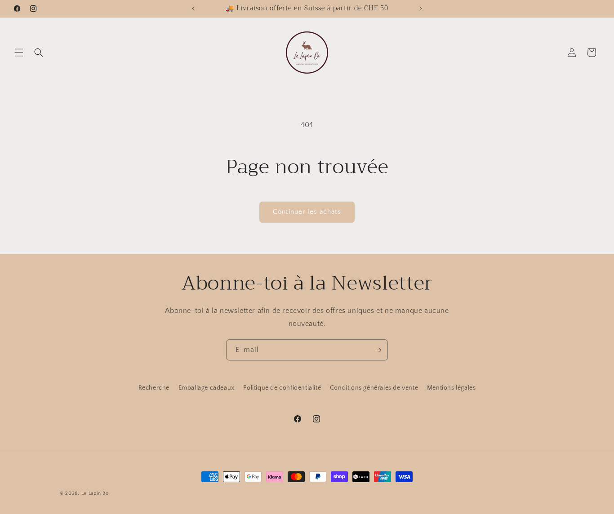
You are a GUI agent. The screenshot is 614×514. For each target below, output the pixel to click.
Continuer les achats (307, 211)
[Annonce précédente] (193, 8)
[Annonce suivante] (421, 8)
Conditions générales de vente (374, 387)
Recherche (153, 387)
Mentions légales (451, 387)
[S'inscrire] (377, 349)
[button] (19, 52)
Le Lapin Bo (95, 493)
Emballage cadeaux (206, 387)
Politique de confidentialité (282, 387)
